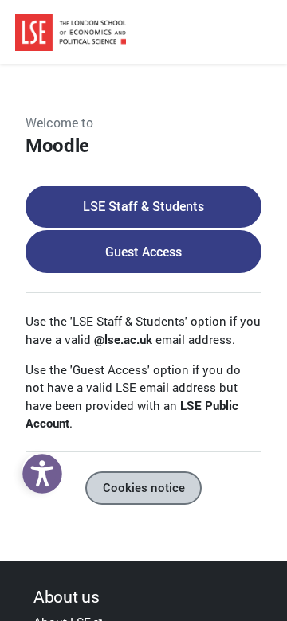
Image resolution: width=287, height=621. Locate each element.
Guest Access (143, 251)
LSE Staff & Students (143, 205)
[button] (38, 470)
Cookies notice (144, 487)
